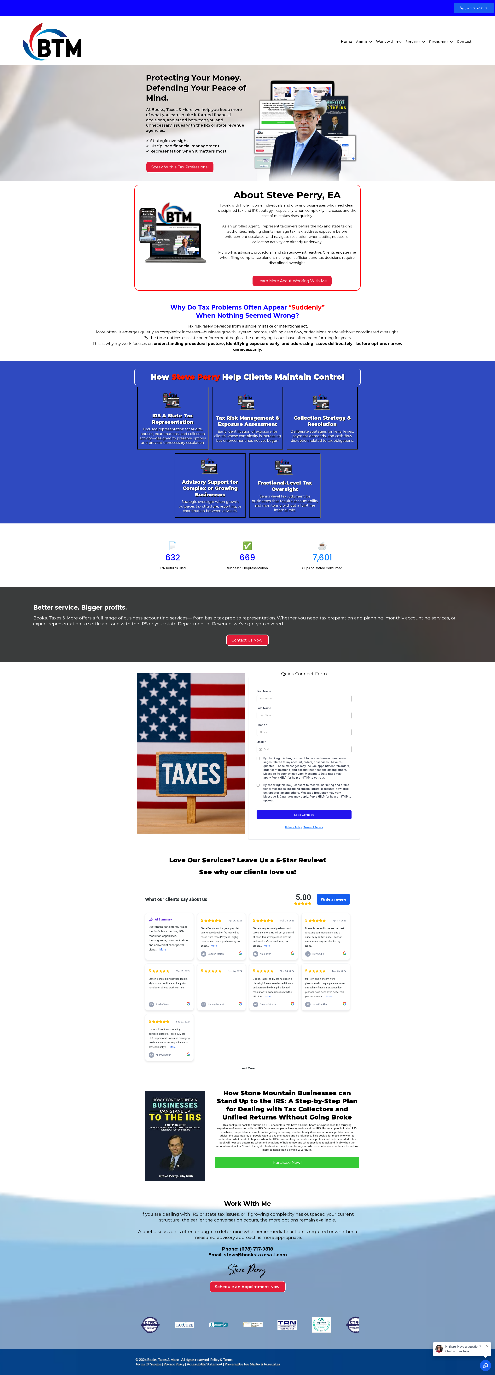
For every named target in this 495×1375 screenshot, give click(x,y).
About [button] (362, 42)
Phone (262, 725)
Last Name (264, 708)
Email (261, 741)
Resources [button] (439, 42)
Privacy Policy (293, 827)
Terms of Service (313, 827)
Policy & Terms (221, 1359)
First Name (264, 691)
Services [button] (413, 42)
